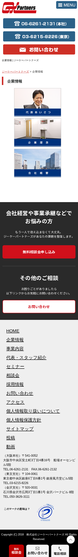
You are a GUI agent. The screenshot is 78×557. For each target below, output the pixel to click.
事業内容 (15, 348)
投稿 (10, 437)
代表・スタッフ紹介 (26, 357)
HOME (12, 330)
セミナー (15, 366)
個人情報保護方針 (23, 419)
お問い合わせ (39, 306)
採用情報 (15, 384)
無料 (16, 551)
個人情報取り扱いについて (33, 411)
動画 (10, 446)
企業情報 (15, 339)
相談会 (12, 375)
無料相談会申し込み (39, 251)
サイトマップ (20, 428)
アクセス (15, 402)
